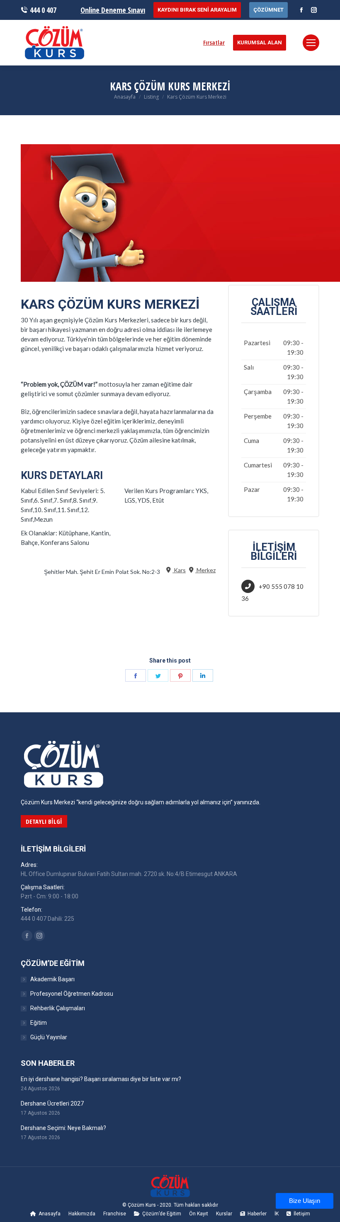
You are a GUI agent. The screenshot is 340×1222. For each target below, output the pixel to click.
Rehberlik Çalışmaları (57, 1008)
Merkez (205, 569)
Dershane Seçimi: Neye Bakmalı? (63, 1128)
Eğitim (38, 1022)
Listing (151, 96)
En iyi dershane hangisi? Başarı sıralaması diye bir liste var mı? (101, 1079)
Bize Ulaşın (304, 1201)
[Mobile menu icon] (311, 42)
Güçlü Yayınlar (48, 1037)
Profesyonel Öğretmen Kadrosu (71, 993)
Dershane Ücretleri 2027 (52, 1103)
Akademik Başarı (52, 979)
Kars (179, 569)
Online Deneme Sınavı (112, 10)
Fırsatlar (214, 42)
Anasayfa (125, 96)
